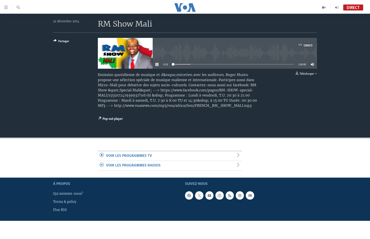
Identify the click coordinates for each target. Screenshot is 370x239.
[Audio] (336, 7)
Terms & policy (64, 202)
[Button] (61, 42)
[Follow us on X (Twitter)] (199, 195)
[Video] (323, 7)
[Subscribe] (250, 195)
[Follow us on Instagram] (219, 195)
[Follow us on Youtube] (209, 195)
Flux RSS (60, 210)
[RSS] (230, 195)
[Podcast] (240, 195)
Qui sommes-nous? (68, 194)
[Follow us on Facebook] (189, 195)
